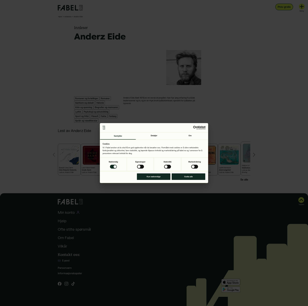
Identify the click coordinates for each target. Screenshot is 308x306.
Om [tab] (190, 136)
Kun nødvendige (153, 177)
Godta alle (188, 177)
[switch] (140, 167)
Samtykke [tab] (118, 136)
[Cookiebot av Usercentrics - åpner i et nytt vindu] (194, 127)
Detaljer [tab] (154, 136)
